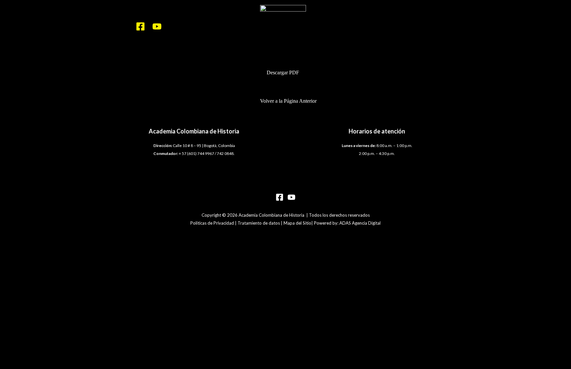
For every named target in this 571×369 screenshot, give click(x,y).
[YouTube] (157, 26)
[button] (286, 72)
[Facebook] (140, 26)
